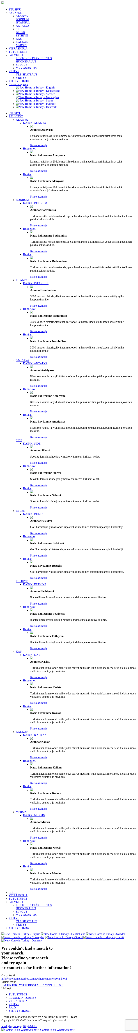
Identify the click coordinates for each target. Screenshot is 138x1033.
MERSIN (21, 45)
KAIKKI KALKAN (35, 735)
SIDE (19, 29)
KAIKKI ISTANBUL (36, 283)
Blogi (64, 978)
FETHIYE (22, 35)
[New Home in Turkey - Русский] (36, 103)
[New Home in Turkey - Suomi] (34, 100)
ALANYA (22, 16)
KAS (19, 38)
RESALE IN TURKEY (22, 997)
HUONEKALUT (26, 61)
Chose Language (18, 84)
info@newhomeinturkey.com (17, 978)
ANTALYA (22, 25)
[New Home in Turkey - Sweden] (35, 94)
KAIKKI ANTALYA (35, 363)
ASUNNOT (16, 12)
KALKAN (22, 42)
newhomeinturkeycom (47, 978)
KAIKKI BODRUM (35, 203)
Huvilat (27, 174)
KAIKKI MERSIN (34, 815)
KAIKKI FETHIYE (34, 584)
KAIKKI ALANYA (34, 122)
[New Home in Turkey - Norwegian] (37, 97)
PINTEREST (55, 985)
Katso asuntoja (38, 145)
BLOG (13, 892)
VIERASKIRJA (18, 48)
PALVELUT (16, 55)
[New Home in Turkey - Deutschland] (38, 90)
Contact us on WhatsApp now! (57, 1029)
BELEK (20, 32)
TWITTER (23, 985)
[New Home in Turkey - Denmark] (36, 107)
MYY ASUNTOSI (27, 68)
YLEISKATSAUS (26, 74)
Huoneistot (29, 148)
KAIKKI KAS (31, 654)
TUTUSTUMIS (18, 51)
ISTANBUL (23, 22)
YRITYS (14, 71)
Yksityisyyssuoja (11, 1026)
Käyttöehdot (30, 1026)
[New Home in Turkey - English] (35, 87)
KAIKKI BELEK (33, 514)
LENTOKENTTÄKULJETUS (34, 58)
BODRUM (22, 19)
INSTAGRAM (38, 985)
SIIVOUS (21, 64)
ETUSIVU (15, 9)
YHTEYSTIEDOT (20, 81)
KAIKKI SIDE (32, 443)
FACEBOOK (9, 985)
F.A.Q (12, 1007)
